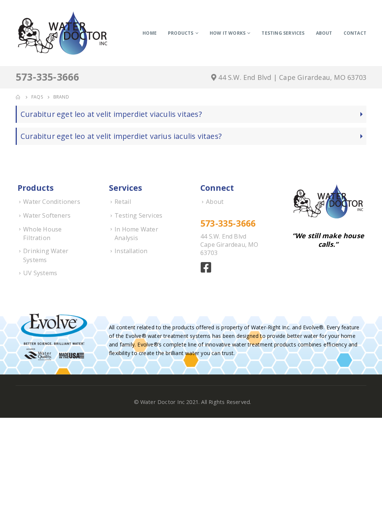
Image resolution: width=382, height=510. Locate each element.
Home (150, 33)
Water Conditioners (51, 202)
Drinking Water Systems (45, 255)
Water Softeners (47, 215)
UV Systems (40, 273)
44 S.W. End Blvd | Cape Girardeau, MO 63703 (291, 77)
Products (181, 33)
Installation (131, 251)
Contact (355, 33)
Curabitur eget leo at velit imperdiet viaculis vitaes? (111, 114)
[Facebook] (206, 269)
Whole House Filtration (42, 233)
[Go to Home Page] (18, 97)
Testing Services (283, 33)
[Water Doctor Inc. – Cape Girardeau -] (62, 33)
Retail (123, 202)
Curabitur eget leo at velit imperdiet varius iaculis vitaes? (121, 136)
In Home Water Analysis (136, 233)
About (324, 33)
